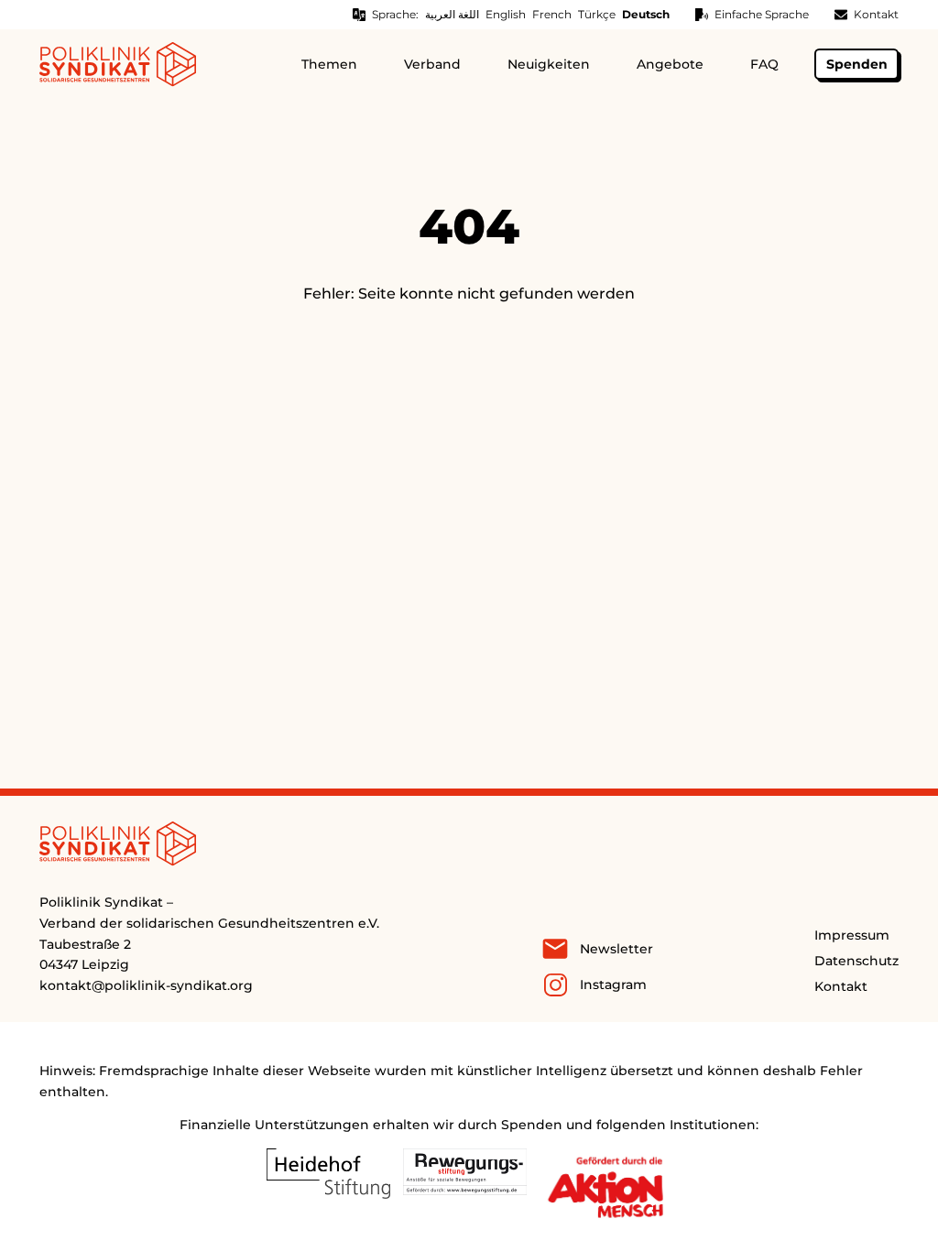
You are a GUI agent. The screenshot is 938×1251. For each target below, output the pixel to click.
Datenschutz (856, 960)
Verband (432, 64)
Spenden (857, 64)
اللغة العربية (452, 14)
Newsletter (616, 949)
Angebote (670, 64)
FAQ (764, 64)
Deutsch (646, 14)
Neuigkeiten (548, 64)
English (505, 14)
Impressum (851, 935)
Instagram (613, 984)
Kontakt (876, 14)
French (552, 14)
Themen (329, 64)
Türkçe (597, 14)
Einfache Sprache (761, 14)
